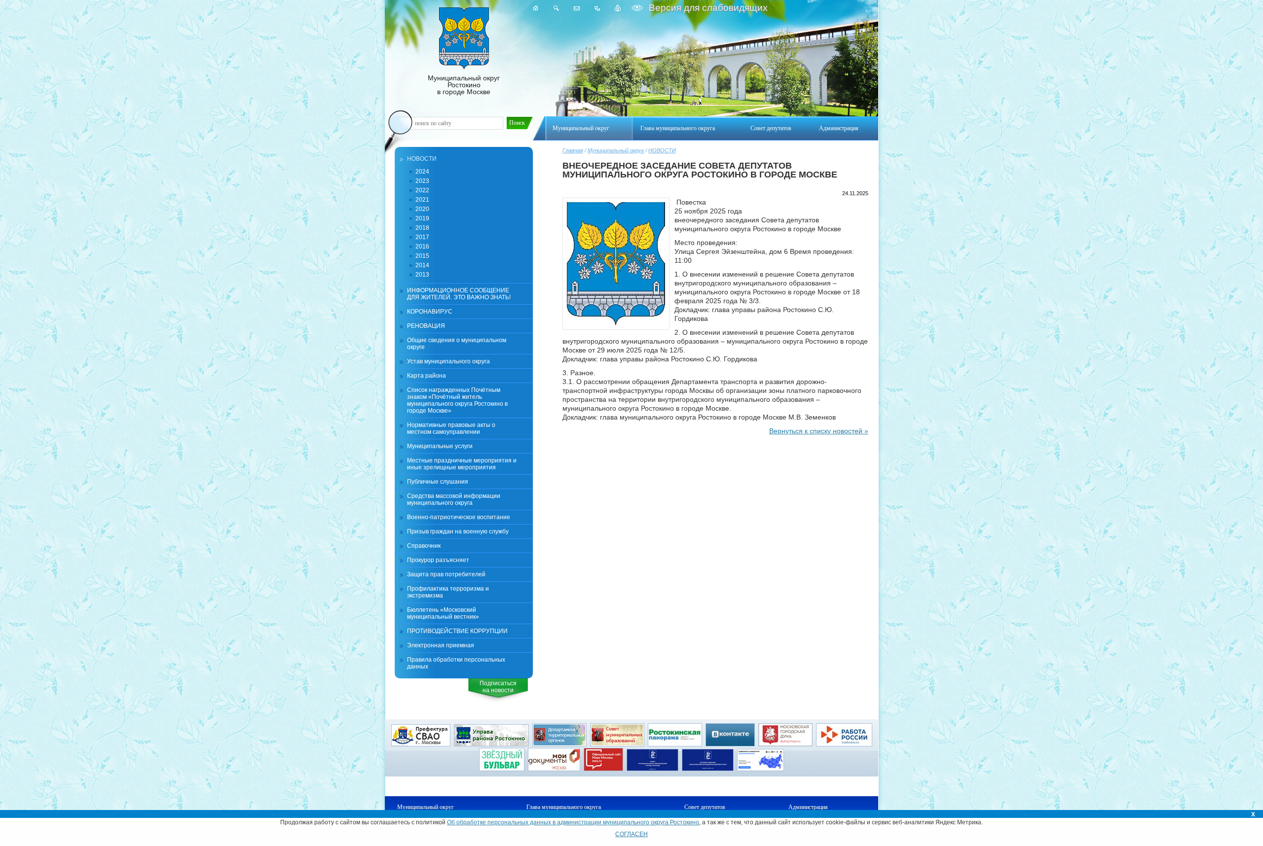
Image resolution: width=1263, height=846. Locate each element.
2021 (422, 199)
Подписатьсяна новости (498, 687)
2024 (422, 171)
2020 (422, 209)
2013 (422, 274)
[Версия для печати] (618, 8)
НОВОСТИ (662, 150)
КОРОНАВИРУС (429, 311)
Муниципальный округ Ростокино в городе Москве (464, 85)
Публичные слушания (437, 481)
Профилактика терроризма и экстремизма (448, 592)
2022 (422, 190)
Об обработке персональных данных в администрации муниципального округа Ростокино (573, 822)
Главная (572, 150)
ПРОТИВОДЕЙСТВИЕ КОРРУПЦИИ (457, 631)
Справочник (424, 545)
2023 (422, 180)
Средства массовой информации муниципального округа (453, 499)
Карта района (426, 375)
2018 (422, 227)
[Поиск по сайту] (556, 8)
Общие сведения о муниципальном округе (456, 344)
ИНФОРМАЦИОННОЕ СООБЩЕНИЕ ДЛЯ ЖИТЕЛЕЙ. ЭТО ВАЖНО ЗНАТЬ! (459, 294)
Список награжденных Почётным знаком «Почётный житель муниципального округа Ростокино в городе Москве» (457, 400)
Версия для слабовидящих (707, 7)
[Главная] (536, 8)
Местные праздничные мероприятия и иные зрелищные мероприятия (462, 464)
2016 (422, 246)
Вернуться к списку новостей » (818, 431)
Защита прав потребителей (446, 574)
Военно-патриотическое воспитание (458, 517)
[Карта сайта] (597, 8)
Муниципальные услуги (440, 446)
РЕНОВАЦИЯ (426, 325)
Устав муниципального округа (448, 361)
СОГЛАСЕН (631, 834)
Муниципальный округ (616, 150)
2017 (422, 237)
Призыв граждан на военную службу (458, 531)
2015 (422, 255)
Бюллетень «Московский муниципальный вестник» (443, 613)
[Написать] (577, 8)
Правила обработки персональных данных (456, 663)
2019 (422, 218)
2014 (422, 265)
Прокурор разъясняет (438, 560)
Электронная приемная (440, 645)
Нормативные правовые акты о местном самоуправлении (451, 428)
